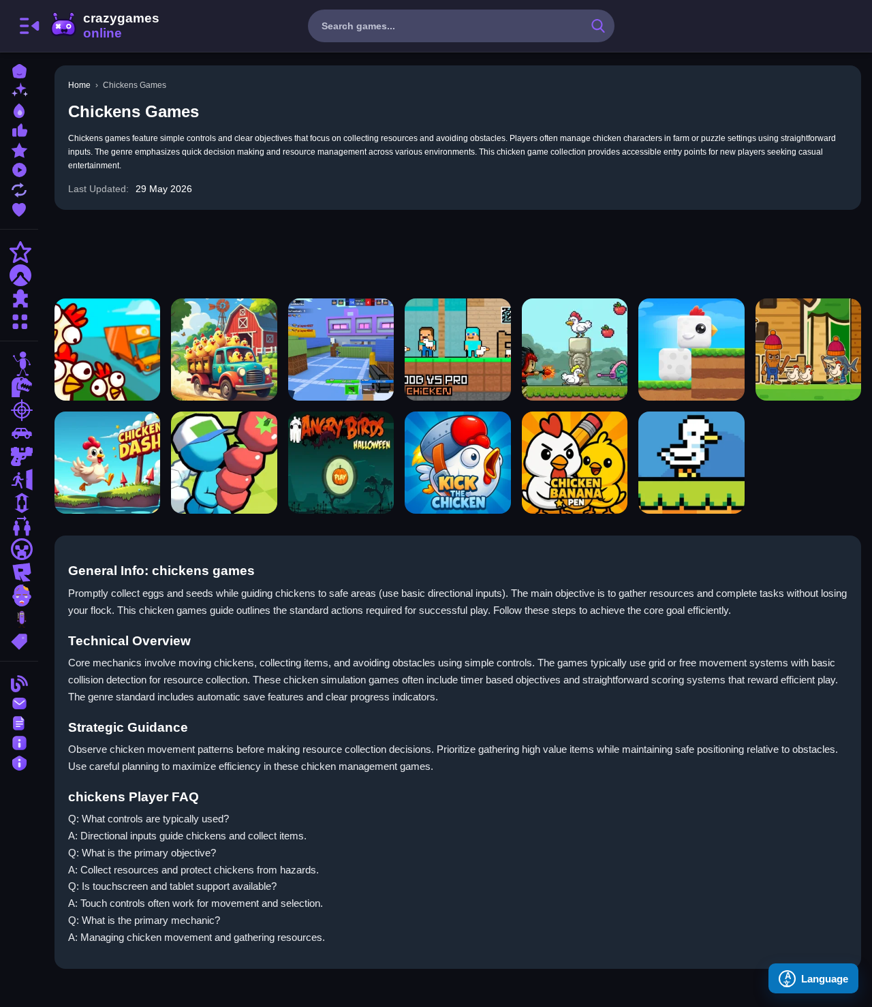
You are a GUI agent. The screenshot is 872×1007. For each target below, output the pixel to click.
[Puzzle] (19, 298)
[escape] (19, 479)
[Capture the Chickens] (574, 349)
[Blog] (19, 682)
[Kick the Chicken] (457, 463)
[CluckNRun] (224, 349)
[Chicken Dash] (107, 463)
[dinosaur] (19, 387)
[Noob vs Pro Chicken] (457, 349)
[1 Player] (19, 502)
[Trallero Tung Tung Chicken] (808, 349)
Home (79, 85)
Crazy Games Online (104, 25)
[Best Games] (19, 109)
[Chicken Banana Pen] (574, 463)
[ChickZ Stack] (691, 349)
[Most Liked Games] (19, 129)
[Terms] (19, 722)
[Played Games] (19, 169)
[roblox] (19, 572)
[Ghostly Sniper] (341, 349)
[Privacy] (19, 761)
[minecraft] (19, 549)
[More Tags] (19, 640)
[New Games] (19, 89)
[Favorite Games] (19, 208)
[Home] (19, 70)
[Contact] (19, 702)
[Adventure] (19, 275)
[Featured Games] (19, 149)
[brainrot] (19, 618)
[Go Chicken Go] (107, 349)
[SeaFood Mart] (224, 463)
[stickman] (19, 363)
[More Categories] (19, 320)
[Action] (19, 252)
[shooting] (19, 410)
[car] (19, 433)
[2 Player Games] (19, 526)
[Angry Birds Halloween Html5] (341, 463)
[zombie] (19, 595)
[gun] (19, 456)
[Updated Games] (19, 188)
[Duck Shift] (691, 463)
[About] (19, 742)
